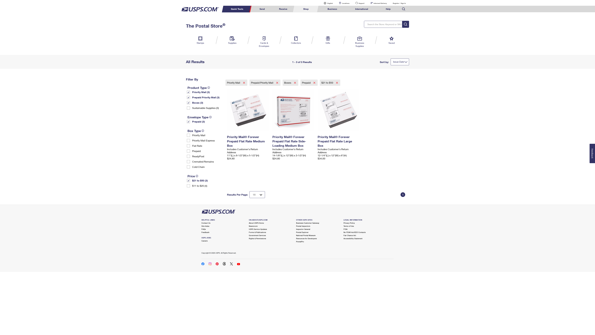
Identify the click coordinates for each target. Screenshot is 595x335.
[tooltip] (208, 87)
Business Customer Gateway (307, 223)
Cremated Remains (203, 161)
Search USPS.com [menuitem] (404, 9)
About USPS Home (256, 223)
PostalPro (300, 242)
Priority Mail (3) (201, 92)
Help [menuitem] (388, 9)
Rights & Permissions (257, 238)
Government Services (257, 235)
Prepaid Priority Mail (262, 82)
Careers (204, 241)
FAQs (203, 229)
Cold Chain (198, 166)
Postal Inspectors (303, 226)
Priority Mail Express (203, 140)
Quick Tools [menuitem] (237, 9)
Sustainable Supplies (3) (205, 107)
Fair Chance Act (350, 235)
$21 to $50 (327, 82)
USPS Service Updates (258, 229)
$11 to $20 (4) (199, 185)
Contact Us (205, 223)
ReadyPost (198, 156)
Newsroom (253, 226)
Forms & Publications (257, 232)
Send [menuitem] (262, 9)
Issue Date (398, 61)
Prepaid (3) (198, 121)
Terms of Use (349, 226)
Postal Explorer (302, 232)
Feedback (205, 232)
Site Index (205, 226)
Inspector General (303, 229)
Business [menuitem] (332, 9)
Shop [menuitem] (306, 9)
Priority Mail (198, 135)
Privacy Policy (349, 223)
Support (361, 3)
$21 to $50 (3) (200, 180)
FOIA (345, 229)
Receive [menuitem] (283, 9)
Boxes (288, 82)
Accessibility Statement (353, 238)
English (327, 3)
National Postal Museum (306, 235)
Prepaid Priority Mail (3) (206, 97)
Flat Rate (197, 145)
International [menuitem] (361, 9)
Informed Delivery (380, 3)
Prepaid (196, 151)
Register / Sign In (399, 3)
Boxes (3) (197, 102)
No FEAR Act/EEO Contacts (355, 232)
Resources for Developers (306, 238)
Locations (345, 3)
